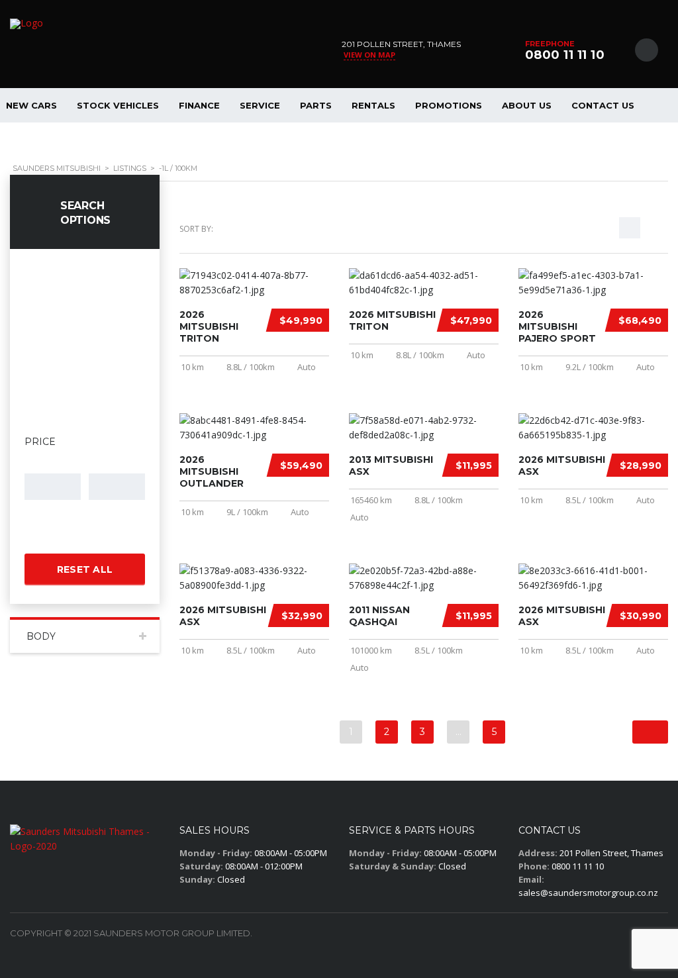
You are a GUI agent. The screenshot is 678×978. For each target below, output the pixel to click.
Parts (316, 105)
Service (260, 105)
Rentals (373, 105)
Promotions (448, 105)
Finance (199, 105)
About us (527, 105)
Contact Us (602, 105)
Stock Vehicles (118, 105)
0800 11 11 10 (565, 55)
